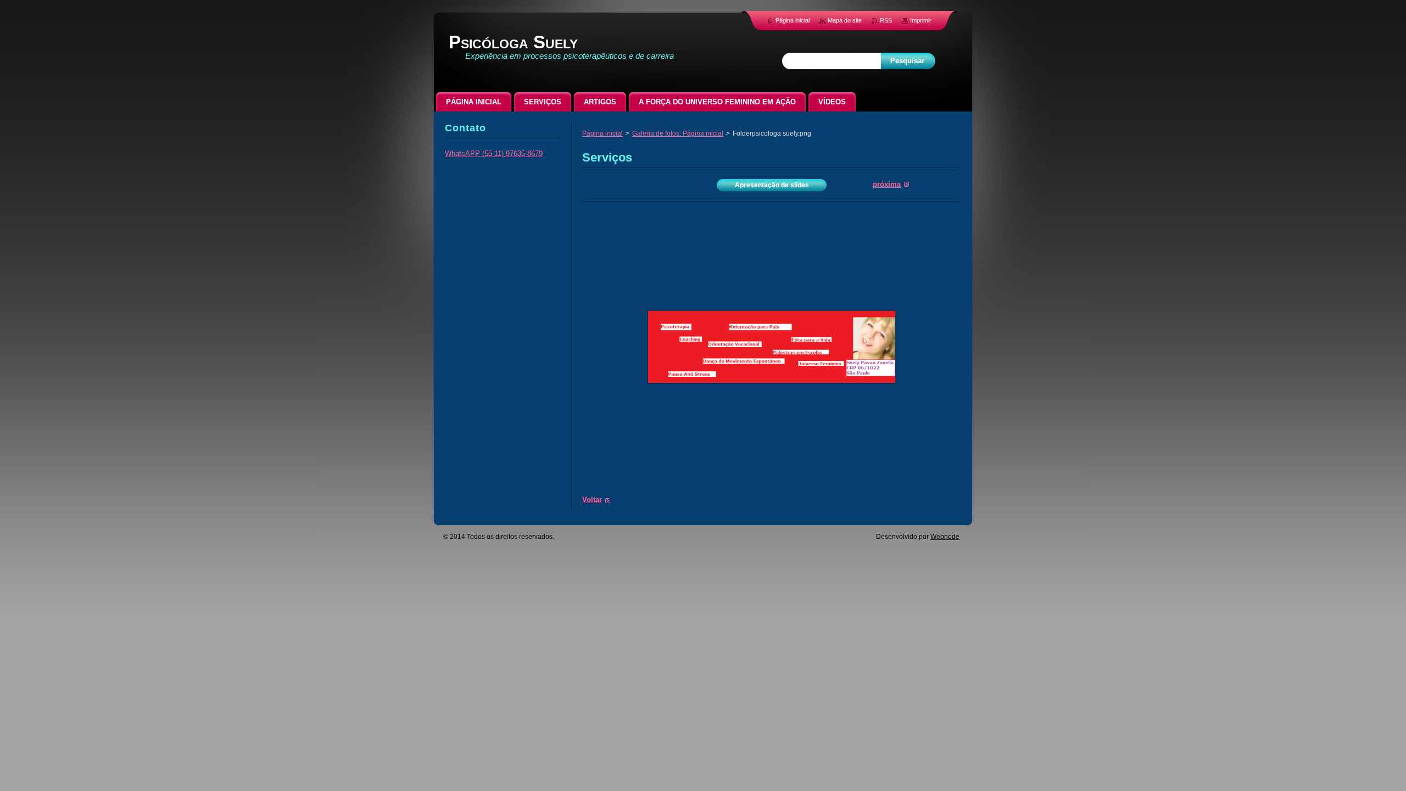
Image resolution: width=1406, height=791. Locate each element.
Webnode (944, 536)
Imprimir (920, 20)
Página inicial (602, 133)
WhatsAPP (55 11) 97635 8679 (494, 153)
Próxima (887, 184)
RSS (886, 20)
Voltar (592, 499)
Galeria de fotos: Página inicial (677, 133)
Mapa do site (845, 20)
